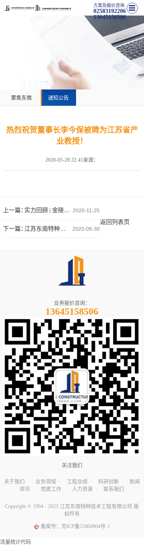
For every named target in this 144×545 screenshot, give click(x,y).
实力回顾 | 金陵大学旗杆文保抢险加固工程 (47, 210)
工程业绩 (77, 481)
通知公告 (58, 98)
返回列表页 (115, 222)
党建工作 (51, 489)
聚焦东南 (21, 98)
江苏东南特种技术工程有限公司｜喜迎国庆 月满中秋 (47, 229)
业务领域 (45, 481)
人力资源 (82, 489)
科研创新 (108, 481)
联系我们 (113, 489)
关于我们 (14, 481)
